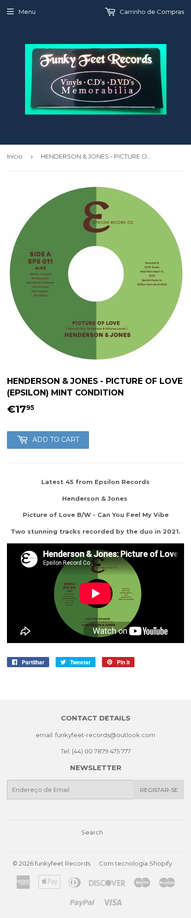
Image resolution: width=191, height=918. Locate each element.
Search (92, 832)
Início (15, 156)
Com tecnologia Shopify (135, 863)
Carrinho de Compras (151, 11)
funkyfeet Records (62, 863)
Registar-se (159, 789)
